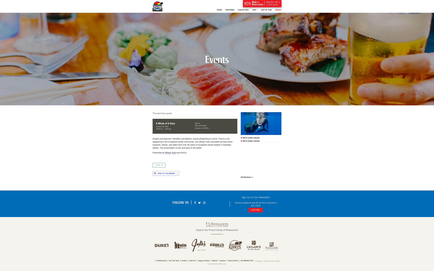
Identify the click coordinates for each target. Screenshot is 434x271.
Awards (214, 261)
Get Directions (246, 177)
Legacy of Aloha (204, 261)
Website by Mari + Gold (219, 264)
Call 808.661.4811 (247, 261)
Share (158, 165)
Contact (278, 10)
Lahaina (222, 261)
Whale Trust (170, 152)
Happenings (229, 10)
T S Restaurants (160, 261)
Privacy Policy (233, 261)
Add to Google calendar (251, 141)
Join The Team (266, 10)
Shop (254, 10)
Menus (219, 10)
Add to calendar (166, 173)
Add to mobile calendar (251, 138)
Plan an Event (243, 10)
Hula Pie (193, 261)
